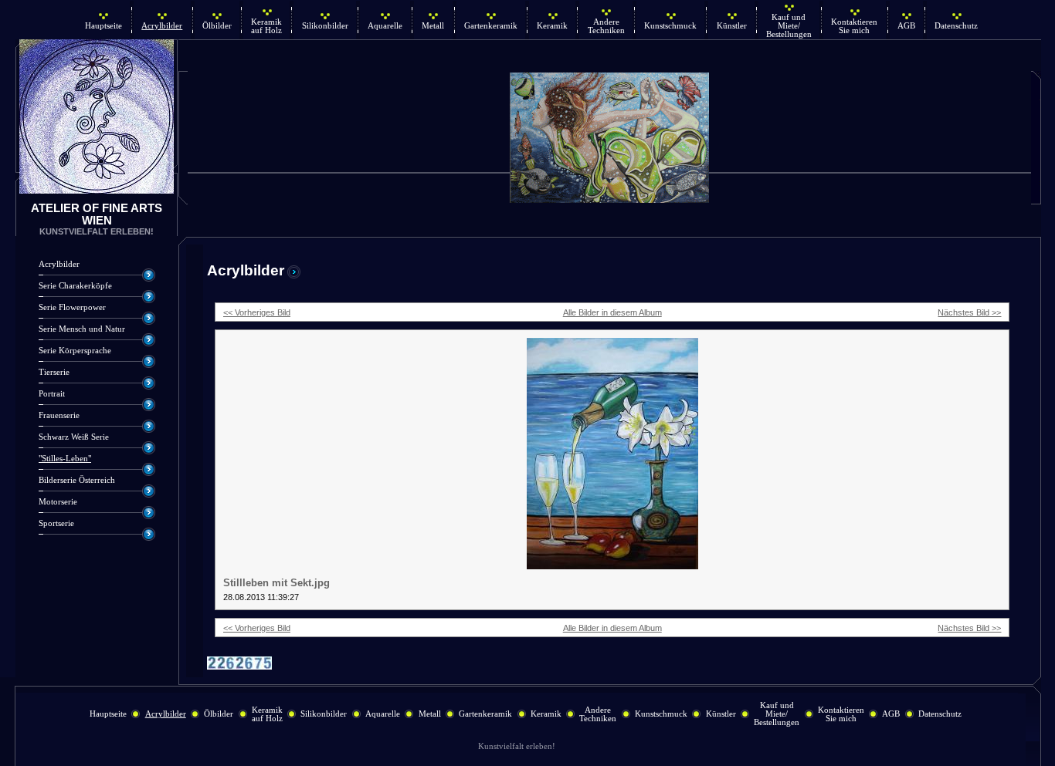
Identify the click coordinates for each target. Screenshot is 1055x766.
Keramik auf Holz (266, 26)
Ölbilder (217, 26)
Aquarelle (385, 26)
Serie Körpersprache (75, 350)
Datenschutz (956, 26)
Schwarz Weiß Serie (74, 437)
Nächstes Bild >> (969, 312)
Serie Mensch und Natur (82, 329)
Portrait (52, 394)
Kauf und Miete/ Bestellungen (789, 26)
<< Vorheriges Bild (256, 312)
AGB (906, 26)
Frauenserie (59, 415)
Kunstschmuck (670, 26)
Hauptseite (103, 26)
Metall (433, 26)
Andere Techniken (606, 26)
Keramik (552, 26)
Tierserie (54, 372)
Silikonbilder (325, 26)
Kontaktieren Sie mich (854, 26)
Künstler (732, 26)
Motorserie (58, 502)
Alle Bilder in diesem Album (612, 312)
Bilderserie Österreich (77, 480)
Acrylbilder (161, 26)
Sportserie (56, 523)
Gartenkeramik (490, 26)
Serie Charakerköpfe (75, 286)
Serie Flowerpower (72, 307)
